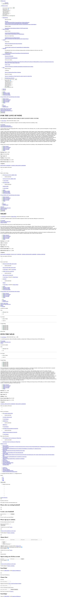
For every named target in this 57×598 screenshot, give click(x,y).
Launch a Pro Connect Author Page (37, 454)
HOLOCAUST (14, 254)
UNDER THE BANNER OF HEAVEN (10, 432)
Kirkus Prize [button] (5, 449)
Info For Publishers (21, 458)
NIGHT (4, 282)
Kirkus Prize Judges (21, 450)
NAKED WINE (5, 186)
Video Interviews (6, 12)
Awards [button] (4, 39)
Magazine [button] (4, 48)
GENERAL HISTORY (41, 254)
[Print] (4, 102)
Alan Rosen (14, 269)
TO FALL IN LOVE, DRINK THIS (9, 178)
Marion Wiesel (14, 216)
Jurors (21, 43)
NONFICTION (5, 106)
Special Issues (12, 53)
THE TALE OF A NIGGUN (8, 275)
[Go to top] (3, 482)
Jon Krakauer (4, 337)
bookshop (5, 208)
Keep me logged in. (4, 548)
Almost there (3, 525)
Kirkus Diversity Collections (8, 456)
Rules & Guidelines (23, 47)
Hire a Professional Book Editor (8, 454)
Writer (4, 542)
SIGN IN (6, 2)
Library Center (7, 64)
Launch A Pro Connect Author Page (13, 62)
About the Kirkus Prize (16, 43)
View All (6, 21)
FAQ (12, 458)
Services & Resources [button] (6, 54)
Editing (9, 57)
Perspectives (10, 37)
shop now (2, 109)
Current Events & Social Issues (10, 24)
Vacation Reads (25, 28)
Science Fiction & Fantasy (9, 23)
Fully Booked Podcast (24, 38)
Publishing (12, 57)
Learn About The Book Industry (48, 454)
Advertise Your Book (27, 454)
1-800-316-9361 (6, 570)
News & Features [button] (6, 29)
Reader (4, 541)
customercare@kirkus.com (16, 570)
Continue (12, 514)
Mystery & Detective (22, 22)
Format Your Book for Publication (31, 61)
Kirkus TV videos (33, 448)
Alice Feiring (4, 120)
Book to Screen (7, 38)
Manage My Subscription (15, 452)
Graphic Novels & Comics (20, 24)
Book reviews (5, 9)
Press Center (15, 458)
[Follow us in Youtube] (3, 480)
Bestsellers (7, 28)
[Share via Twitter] (6, 100)
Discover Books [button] (5, 445)
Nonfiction (16, 23)
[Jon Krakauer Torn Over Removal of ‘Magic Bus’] (12, 438)
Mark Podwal (15, 277)
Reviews (4, 105)
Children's (34, 24)
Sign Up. (11, 591)
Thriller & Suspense (15, 22)
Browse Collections (8, 72)
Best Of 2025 (20, 28)
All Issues (16, 53)
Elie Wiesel (4, 216)
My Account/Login (23, 456)
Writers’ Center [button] (5, 453)
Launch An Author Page (27, 76)
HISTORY (19, 254)
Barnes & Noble (6, 110)
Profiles (6, 37)
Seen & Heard (17, 37)
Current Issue (7, 53)
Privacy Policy (5, 460)
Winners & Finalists (8, 43)
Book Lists (8, 448)
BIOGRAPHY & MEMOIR (5, 165)
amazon (1, 110)
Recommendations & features (21, 66)
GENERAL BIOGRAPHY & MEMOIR (18, 165)
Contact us (4, 459)
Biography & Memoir (22, 23)
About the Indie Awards (9, 47)
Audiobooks (7, 22)
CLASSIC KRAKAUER (7, 417)
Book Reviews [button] (5, 17)
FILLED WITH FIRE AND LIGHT (9, 267)
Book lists (10, 28)
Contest (10, 458)
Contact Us (5, 467)
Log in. (11, 527)
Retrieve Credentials (14, 589)
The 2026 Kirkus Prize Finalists (14, 96)
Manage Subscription (21, 53)
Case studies (14, 66)
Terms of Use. (18, 545)
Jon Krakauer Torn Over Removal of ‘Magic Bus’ (11, 441)
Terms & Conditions (6, 461)
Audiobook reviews (6, 10)
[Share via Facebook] (7, 99)
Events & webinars (29, 66)
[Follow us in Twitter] (3, 478)
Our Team (7, 458)
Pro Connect (5, 14)
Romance (27, 22)
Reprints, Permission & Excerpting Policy (7, 464)
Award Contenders (16, 47)
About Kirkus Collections (16, 72)
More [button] (4, 67)
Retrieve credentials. (11, 532)
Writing (6, 57)
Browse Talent (13, 76)
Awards (13, 37)
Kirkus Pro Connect (16, 456)
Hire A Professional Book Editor (10, 61)
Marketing (15, 57)
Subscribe (27, 53)
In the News (12, 38)
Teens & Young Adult (29, 24)
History (27, 23)
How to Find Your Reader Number (15, 583)
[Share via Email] (6, 101)
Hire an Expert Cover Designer (42, 61)
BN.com (10, 110)
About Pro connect (19, 76)
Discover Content (8, 76)
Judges (28, 47)
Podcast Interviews (6, 13)
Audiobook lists (15, 28)
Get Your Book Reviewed (20, 61)
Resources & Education (9, 56)
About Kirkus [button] (5, 457)
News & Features (6, 11)
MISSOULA (5, 424)
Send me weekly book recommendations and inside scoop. (10, 547)
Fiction (10, 22)
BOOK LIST (6, 96)
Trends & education (8, 66)
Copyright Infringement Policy (8, 462)
